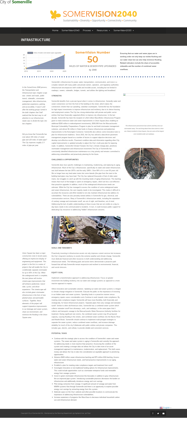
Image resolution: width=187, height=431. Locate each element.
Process (87, 30)
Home (55, 30)
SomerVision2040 (71, 30)
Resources (102, 30)
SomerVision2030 (122, 30)
